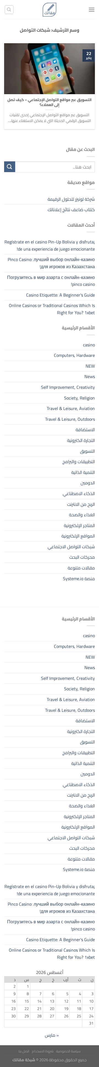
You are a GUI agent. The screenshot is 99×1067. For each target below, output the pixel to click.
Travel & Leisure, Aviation (71, 408)
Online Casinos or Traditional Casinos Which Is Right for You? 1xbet (52, 309)
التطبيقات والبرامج (78, 461)
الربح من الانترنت (81, 504)
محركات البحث (82, 557)
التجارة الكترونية (81, 440)
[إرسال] (9, 166)
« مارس (52, 1035)
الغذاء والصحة (82, 515)
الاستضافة (85, 429)
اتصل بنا (23, 1051)
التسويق (87, 451)
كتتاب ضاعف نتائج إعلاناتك (71, 209)
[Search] (9, 9)
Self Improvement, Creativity (68, 387)
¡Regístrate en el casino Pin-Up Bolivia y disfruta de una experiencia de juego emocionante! (49, 245)
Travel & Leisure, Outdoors (70, 419)
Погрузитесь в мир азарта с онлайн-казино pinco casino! (51, 281)
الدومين (88, 483)
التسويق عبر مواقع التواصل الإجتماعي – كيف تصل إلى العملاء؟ (49, 102)
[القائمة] (91, 9)
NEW (90, 366)
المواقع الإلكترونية (78, 536)
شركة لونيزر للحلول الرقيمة (71, 199)
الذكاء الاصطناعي (79, 493)
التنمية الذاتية (83, 472)
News (89, 376)
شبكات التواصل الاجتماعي (71, 546)
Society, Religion (79, 398)
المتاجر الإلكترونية (79, 525)
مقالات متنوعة (81, 568)
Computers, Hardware (74, 355)
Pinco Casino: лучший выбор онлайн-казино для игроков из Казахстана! (51, 263)
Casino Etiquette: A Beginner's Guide (60, 295)
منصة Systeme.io (79, 578)
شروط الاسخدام (43, 1051)
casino (89, 345)
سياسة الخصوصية (68, 1051)
